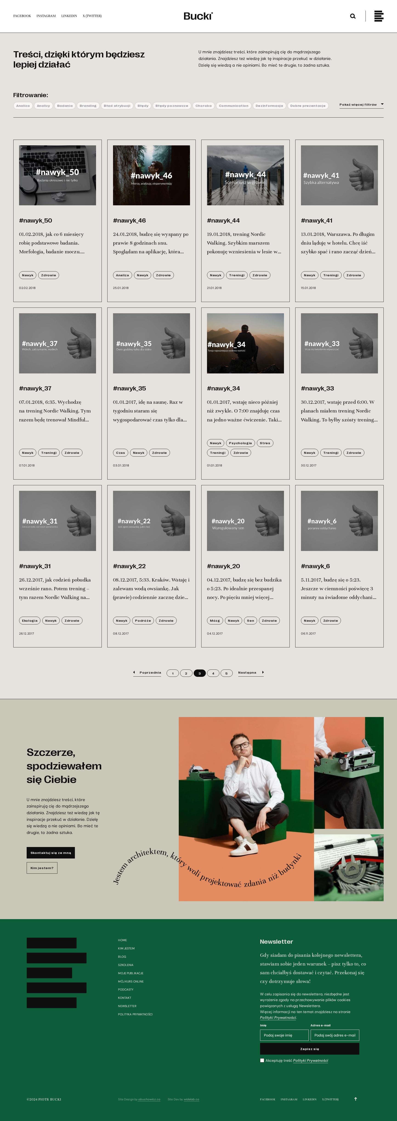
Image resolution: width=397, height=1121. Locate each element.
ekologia (30, 620)
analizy (43, 105)
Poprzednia (150, 672)
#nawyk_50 (35, 220)
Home (122, 940)
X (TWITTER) (330, 1099)
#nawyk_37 (35, 387)
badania (65, 105)
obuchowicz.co (149, 1099)
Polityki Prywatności (278, 1017)
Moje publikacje (130, 973)
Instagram (289, 1099)
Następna (247, 672)
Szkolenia (125, 965)
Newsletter (127, 1006)
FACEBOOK (267, 1099)
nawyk (27, 275)
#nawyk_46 (129, 220)
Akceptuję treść (297, 1060)
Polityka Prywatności (135, 1014)
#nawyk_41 (316, 220)
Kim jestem (126, 948)
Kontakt (124, 998)
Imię (263, 1025)
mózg (215, 620)
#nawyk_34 (223, 387)
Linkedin (310, 1099)
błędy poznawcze (172, 105)
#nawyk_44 (223, 220)
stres (265, 443)
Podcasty (125, 989)
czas (120, 452)
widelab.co (191, 1099)
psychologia (240, 443)
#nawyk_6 (315, 565)
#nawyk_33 (317, 387)
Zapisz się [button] (309, 1048)
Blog (122, 957)
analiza (23, 105)
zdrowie (48, 275)
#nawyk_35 (129, 387)
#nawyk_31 (35, 565)
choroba (204, 105)
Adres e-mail (321, 1025)
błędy (143, 105)
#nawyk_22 (129, 565)
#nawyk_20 (223, 565)
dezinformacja (269, 105)
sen (250, 620)
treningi (237, 275)
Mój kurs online (131, 981)
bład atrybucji (117, 105)
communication (234, 105)
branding (88, 105)
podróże (143, 620)
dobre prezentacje (308, 105)
